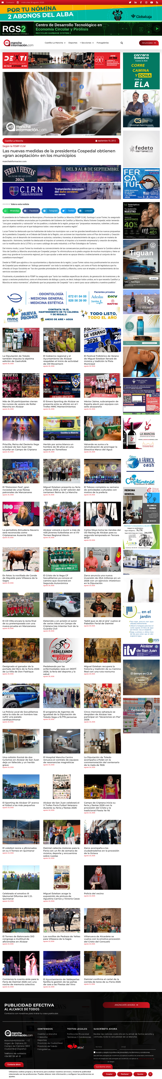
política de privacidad (119, 1052)
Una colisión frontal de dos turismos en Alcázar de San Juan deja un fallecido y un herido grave (21, 761)
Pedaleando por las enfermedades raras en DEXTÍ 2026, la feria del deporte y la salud (59, 670)
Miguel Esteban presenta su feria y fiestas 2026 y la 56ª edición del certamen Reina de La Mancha (61, 490)
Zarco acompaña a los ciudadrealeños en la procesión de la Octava (101, 851)
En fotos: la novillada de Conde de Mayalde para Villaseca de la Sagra (20, 578)
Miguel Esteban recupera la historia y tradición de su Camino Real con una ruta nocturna (102, 669)
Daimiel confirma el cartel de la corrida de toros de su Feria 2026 (102, 980)
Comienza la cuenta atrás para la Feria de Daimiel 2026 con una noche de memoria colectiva (21, 982)
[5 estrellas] (9, 204)
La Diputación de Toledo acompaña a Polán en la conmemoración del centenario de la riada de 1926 (101, 761)
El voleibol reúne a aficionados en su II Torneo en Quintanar (20, 849)
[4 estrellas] (8, 204)
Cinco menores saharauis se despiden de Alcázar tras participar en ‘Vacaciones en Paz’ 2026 (102, 716)
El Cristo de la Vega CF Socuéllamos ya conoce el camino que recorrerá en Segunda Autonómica (57, 579)
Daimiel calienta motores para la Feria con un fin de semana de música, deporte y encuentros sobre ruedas (61, 852)
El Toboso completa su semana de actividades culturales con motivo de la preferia (101, 490)
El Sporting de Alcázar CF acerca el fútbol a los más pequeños (21, 804)
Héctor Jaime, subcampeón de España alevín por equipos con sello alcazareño (101, 404)
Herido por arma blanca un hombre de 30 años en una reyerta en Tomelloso (58, 447)
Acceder (141, 680)
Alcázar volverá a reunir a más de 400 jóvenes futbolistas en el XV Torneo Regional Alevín (61, 533)
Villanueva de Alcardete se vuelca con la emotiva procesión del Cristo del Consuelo (102, 939)
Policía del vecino (94, 893)
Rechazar (125, 1074)
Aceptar (109, 1074)
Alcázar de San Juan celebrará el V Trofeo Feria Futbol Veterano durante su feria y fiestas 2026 (61, 805)
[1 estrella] (3, 204)
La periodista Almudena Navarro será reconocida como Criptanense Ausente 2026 (21, 533)
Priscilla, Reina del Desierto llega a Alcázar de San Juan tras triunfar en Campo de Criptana (21, 447)
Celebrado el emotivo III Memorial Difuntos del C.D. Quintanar (17, 896)
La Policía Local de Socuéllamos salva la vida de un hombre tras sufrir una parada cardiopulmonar (20, 716)
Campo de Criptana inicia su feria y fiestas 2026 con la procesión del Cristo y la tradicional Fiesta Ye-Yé (100, 806)
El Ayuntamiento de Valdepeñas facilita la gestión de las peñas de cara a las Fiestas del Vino (61, 982)
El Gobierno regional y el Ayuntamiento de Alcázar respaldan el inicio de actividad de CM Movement (60, 360)
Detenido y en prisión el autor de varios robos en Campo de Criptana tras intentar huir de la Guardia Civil (60, 625)
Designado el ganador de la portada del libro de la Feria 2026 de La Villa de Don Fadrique (21, 669)
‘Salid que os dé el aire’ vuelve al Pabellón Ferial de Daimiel (102, 622)
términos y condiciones (141, 1052)
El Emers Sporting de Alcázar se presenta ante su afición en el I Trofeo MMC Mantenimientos (61, 404)
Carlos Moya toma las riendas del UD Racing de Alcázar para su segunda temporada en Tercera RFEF (102, 534)
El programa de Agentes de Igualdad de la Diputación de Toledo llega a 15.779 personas (60, 714)
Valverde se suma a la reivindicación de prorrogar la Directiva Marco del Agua (100, 447)
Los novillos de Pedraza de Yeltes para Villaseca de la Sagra (61, 937)
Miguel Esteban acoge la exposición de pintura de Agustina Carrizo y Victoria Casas (61, 896)
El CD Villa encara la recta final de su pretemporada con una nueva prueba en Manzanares (19, 623)
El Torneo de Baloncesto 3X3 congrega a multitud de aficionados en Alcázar (18, 939)
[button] (55, 43)
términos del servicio (100, 1061)
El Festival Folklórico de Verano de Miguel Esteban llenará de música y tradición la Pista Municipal (101, 360)
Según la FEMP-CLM (14, 146)
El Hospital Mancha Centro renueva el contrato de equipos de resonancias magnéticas (60, 760)
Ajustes (140, 1074)
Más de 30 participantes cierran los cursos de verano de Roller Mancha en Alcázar (20, 404)
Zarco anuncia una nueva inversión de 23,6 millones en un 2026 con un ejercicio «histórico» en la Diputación (102, 579)
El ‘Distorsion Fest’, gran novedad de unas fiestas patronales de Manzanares (17, 490)
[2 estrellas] (5, 204)
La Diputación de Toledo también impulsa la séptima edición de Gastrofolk (18, 358)
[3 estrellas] (6, 204)
